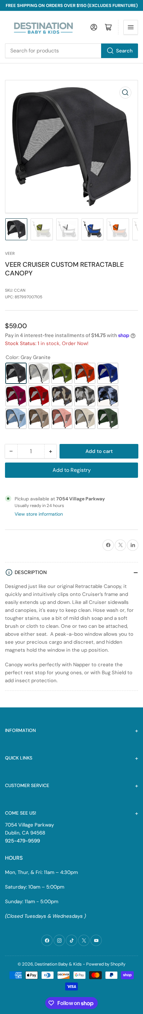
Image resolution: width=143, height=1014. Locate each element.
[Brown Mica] (39, 418)
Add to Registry (72, 470)
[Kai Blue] (108, 373)
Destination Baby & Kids (58, 964)
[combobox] (71, 50)
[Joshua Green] (62, 373)
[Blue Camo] (108, 396)
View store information (39, 514)
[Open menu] (130, 27)
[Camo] (62, 396)
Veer (10, 253)
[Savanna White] (39, 373)
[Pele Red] (39, 396)
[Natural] (85, 418)
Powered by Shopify (105, 964)
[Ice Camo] (85, 396)
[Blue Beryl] (16, 418)
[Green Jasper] (108, 418)
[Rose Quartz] (62, 418)
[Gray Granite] (16, 373)
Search (124, 50)
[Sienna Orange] (85, 373)
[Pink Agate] (16, 396)
